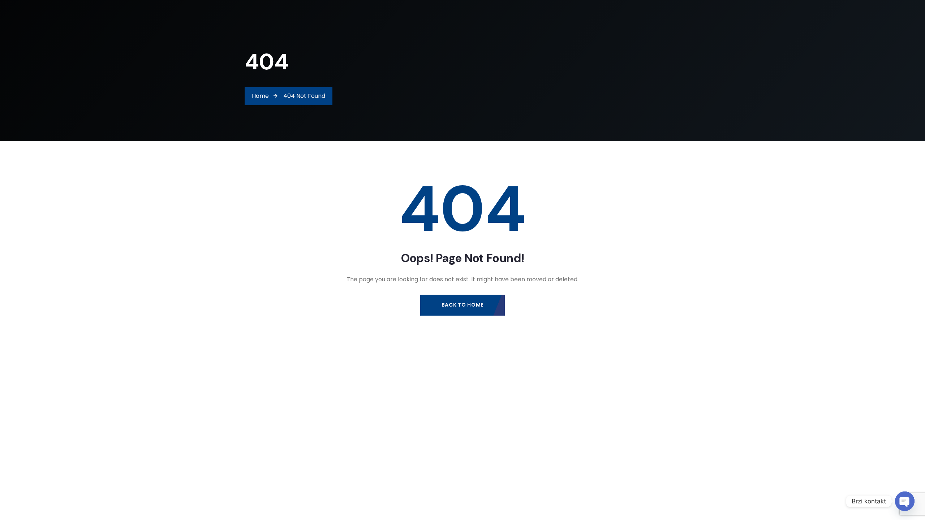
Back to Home (462, 304)
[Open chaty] (905, 501)
